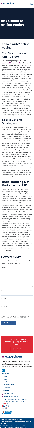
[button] (32, 4)
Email (3, 299)
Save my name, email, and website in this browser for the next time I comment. (15, 317)
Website (4, 306)
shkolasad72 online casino (12, 63)
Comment (5, 267)
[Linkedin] (3, 370)
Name (3, 291)
